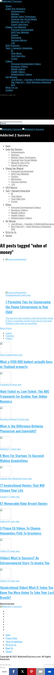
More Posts (6, 328)
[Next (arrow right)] (4, 667)
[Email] (40, 671)
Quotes (14, 35)
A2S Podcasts (13, 45)
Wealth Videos (18, 69)
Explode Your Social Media (24, 19)
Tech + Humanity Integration (19, 48)
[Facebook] (13, 671)
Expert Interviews (19, 24)
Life (13, 43)
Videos (9, 61)
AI (12, 50)
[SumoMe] (49, 671)
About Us (9, 648)
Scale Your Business (15, 8)
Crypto (14, 58)
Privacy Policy (11, 638)
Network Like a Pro (20, 22)
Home (8, 6)
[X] (22, 671)
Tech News (16, 53)
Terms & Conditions (14, 641)
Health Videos (18, 71)
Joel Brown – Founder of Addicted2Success (32, 79)
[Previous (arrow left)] (1, 667)
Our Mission (11, 77)
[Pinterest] (31, 671)
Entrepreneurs (18, 11)
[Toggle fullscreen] (7, 664)
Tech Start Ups (18, 56)
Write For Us (12, 87)
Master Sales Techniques (23, 16)
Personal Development (22, 29)
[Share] (4, 664)
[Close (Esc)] (1, 664)
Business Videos (19, 66)
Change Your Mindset (16, 27)
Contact (9, 90)
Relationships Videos (21, 74)
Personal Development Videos (26, 64)
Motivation (16, 37)
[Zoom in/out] (9, 664)
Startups (15, 14)
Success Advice (19, 40)
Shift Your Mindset (20, 32)
